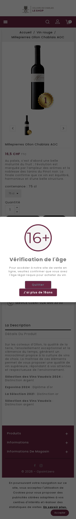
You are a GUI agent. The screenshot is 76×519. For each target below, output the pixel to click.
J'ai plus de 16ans (38, 292)
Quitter (38, 285)
